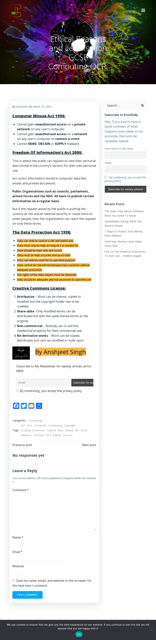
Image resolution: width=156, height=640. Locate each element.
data (60, 430)
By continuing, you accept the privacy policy (50, 391)
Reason (67, 435)
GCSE (84, 430)
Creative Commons (33, 430)
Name (17, 537)
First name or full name (119, 148)
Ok (79, 634)
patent (57, 435)
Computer (40, 425)
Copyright (70, 425)
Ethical (69, 430)
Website (18, 566)
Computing (35, 420)
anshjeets (22, 106)
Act (23, 425)
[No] (151, 630)
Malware (26, 435)
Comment (20, 490)
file (77, 430)
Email (17, 552)
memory (38, 435)
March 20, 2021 (42, 106)
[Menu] (143, 10)
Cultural (51, 430)
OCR (48, 435)
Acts (29, 425)
